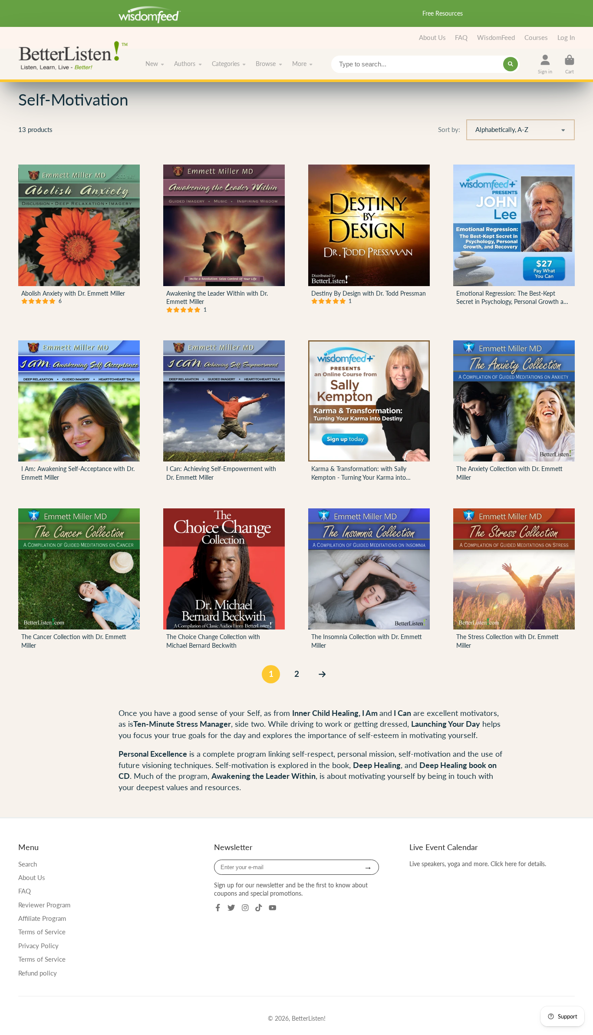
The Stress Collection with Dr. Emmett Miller (514, 580)
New (151, 63)
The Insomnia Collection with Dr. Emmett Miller (369, 580)
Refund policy (37, 973)
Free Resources (442, 13)
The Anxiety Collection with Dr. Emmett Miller (514, 412)
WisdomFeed (496, 37)
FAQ (461, 37)
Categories (226, 63)
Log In (566, 37)
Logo (75, 55)
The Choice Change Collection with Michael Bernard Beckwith (224, 580)
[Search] (510, 64)
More (299, 63)
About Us (432, 37)
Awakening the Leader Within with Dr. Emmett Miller (224, 240)
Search (27, 864)
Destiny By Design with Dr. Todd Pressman (369, 240)
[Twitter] (231, 908)
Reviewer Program (44, 905)
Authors (184, 63)
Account (545, 64)
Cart (569, 64)
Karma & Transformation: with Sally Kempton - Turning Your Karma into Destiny (369, 412)
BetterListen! (309, 1018)
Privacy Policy (38, 945)
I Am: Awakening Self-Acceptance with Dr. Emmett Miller (79, 412)
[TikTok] (259, 908)
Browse (266, 63)
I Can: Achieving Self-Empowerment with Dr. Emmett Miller (224, 412)
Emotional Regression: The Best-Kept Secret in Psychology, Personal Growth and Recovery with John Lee (514, 240)
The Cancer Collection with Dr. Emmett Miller (79, 580)
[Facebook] (218, 908)
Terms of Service (42, 932)
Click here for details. (518, 863)
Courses (536, 37)
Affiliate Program (42, 918)
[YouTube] (273, 908)
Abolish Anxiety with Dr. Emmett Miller (79, 240)
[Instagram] (245, 908)
